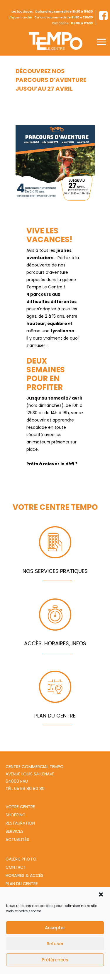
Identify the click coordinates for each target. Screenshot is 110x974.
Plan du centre (22, 884)
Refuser (55, 944)
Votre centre (20, 807)
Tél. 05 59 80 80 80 (25, 788)
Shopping (16, 815)
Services (14, 831)
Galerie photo (21, 859)
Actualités (17, 839)
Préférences (55, 960)
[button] (101, 894)
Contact (16, 867)
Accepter (55, 928)
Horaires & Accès (24, 875)
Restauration (20, 823)
